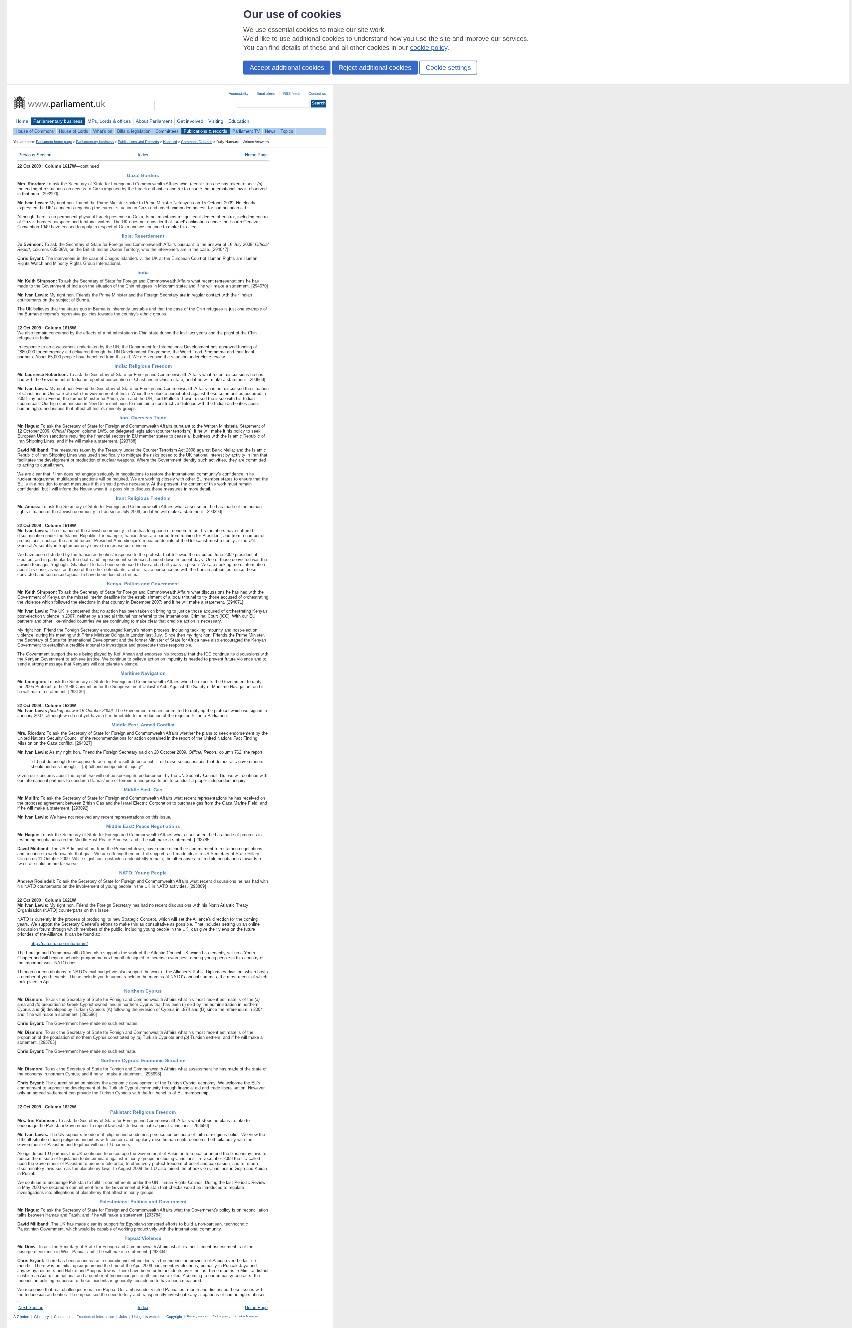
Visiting (215, 121)
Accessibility (239, 93)
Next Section (30, 1307)
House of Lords (73, 131)
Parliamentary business (58, 121)
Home (22, 121)
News (270, 131)
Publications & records (205, 131)
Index (143, 154)
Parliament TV (246, 131)
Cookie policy (221, 1316)
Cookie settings (448, 67)
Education (238, 121)
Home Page (256, 154)
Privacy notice (197, 1316)
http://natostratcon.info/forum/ (59, 943)
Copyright (174, 1317)
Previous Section (34, 154)
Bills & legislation (133, 131)
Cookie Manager (246, 1316)
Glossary (41, 1317)
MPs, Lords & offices (109, 121)
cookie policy (428, 47)
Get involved (190, 121)
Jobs (123, 1317)
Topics (287, 131)
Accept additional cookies (287, 67)
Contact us (317, 93)
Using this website (146, 1317)
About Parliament (154, 121)
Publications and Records (138, 142)
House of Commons (35, 131)
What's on (102, 131)
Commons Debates (196, 142)
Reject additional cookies (374, 67)
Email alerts (266, 93)
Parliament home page (54, 142)
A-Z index (21, 1317)
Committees (167, 131)
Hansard (170, 142)
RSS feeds (292, 93)
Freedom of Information (95, 1317)
